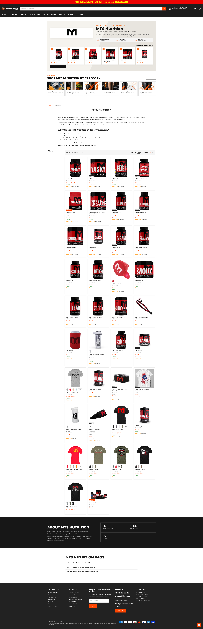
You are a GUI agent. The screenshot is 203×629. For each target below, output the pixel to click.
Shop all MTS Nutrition (58, 66)
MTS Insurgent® (116, 212)
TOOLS (53, 15)
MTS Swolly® (139, 280)
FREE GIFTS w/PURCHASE (67, 15)
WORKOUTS (13, 15)
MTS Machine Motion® (95, 317)
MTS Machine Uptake (95, 280)
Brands (53, 19)
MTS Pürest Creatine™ (95, 389)
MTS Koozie (69, 351)
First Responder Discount (76, 599)
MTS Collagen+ (139, 426)
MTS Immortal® (70, 212)
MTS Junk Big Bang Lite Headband (95, 430)
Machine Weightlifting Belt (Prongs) (119, 390)
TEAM (39, 15)
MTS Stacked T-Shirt (95, 469)
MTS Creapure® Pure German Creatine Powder (97, 213)
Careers (50, 604)
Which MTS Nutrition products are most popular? (82, 567)
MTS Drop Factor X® (141, 179)
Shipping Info (51, 595)
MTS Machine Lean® (72, 317)
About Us (50, 601)
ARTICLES (23, 15)
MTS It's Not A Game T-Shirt (74, 469)
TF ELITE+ (81, 15)
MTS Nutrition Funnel (118, 284)
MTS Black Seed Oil (117, 351)
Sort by (68, 152)
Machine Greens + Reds (118, 317)
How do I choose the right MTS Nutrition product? (82, 571)
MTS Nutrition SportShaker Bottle (96, 355)
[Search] (164, 8)
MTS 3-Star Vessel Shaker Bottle (73, 430)
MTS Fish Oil (69, 280)
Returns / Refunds (53, 592)
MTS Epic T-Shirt (140, 469)
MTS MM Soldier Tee (72, 506)
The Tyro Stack (93, 503)
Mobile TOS (72, 606)
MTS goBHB (138, 351)
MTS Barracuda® (71, 247)
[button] (199, 625)
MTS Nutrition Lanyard (141, 317)
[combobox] (91, 8)
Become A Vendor (74, 592)
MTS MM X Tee (116, 469)
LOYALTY (46, 15)
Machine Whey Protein (72, 179)
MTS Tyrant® (116, 247)
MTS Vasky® (93, 179)
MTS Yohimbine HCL (140, 212)
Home (48, 19)
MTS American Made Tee (142, 389)
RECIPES (32, 15)
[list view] (153, 152)
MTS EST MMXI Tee (72, 392)
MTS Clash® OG (93, 247)
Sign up (93, 606)
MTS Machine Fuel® (118, 179)
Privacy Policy (72, 601)
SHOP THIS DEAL (121, 1)
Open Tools (120, 610)
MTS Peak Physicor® (141, 247)
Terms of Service (52, 606)
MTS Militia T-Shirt (117, 429)
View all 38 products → (151, 79)
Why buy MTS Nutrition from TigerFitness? (80, 563)
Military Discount (73, 597)
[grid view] (150, 152)
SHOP (4, 15)
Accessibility (51, 599)
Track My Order (73, 595)
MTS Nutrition (69, 180)
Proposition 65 (52, 597)
